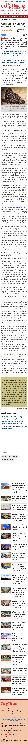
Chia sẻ (4, 35)
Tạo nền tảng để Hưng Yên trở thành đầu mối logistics (19, 527)
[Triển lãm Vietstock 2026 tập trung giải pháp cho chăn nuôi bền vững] (6, 555)
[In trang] (26, 35)
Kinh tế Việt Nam (18, 10)
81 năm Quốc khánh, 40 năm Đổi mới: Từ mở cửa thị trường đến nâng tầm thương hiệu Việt (19, 488)
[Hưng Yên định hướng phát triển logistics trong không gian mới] (6, 547)
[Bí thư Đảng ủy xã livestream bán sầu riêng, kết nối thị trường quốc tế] (6, 614)
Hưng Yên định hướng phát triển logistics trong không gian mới (19, 547)
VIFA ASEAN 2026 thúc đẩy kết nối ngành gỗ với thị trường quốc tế (19, 507)
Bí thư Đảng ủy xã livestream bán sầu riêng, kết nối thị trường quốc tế (18, 615)
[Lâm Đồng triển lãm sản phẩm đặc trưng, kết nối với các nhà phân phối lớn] (6, 679)
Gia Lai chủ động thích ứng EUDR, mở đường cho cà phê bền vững (19, 671)
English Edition (23, 1)
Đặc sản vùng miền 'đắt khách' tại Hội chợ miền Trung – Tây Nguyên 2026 (19, 604)
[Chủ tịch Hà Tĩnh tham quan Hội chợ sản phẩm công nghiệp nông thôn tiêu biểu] (6, 647)
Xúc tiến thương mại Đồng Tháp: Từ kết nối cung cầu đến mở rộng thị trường (19, 691)
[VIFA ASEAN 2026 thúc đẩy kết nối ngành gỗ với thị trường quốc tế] (6, 507)
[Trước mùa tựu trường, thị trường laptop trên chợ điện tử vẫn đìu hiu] (6, 566)
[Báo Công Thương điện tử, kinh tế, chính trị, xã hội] (13, 5)
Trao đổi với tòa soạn (8, 719)
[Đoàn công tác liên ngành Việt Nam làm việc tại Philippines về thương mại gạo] (6, 516)
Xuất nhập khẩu (17, 19)
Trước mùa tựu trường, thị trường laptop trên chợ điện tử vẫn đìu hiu (19, 567)
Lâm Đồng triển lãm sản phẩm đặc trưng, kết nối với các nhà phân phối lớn (19, 680)
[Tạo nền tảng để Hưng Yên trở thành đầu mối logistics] (6, 527)
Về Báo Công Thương (6, 717)
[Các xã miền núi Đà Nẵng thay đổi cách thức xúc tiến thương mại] (6, 625)
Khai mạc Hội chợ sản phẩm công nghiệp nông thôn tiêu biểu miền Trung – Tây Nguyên (19, 660)
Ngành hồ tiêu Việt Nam (7, 459)
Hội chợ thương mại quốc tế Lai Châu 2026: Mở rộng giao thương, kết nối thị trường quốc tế (19, 592)
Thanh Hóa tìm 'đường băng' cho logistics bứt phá (19, 499)
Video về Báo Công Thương (20, 717)
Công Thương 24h (13, 16)
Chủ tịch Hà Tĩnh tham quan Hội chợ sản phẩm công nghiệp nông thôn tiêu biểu (19, 648)
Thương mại (5, 19)
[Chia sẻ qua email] (24, 35)
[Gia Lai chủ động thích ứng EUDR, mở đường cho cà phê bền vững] (6, 671)
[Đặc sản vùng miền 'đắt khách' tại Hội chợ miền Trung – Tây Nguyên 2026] (6, 603)
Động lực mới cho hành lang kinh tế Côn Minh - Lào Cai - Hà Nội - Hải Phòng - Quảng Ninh (19, 579)
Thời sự (5, 16)
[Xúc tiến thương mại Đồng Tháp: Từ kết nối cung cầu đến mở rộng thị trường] (6, 690)
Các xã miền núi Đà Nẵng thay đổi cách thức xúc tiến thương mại (19, 626)
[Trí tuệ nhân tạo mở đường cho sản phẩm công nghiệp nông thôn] (6, 636)
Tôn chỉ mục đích (18, 719)
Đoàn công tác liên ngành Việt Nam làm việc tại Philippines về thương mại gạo (19, 517)
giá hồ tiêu (16, 207)
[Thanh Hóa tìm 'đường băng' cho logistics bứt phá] (6, 499)
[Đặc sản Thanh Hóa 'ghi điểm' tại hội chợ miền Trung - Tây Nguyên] (6, 536)
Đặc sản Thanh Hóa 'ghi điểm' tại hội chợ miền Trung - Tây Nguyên (19, 537)
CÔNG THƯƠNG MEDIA (7, 10)
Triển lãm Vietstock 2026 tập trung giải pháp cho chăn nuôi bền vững (18, 557)
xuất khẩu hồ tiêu (10, 80)
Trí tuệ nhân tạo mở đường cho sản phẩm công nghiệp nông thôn (19, 637)
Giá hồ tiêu (14, 456)
